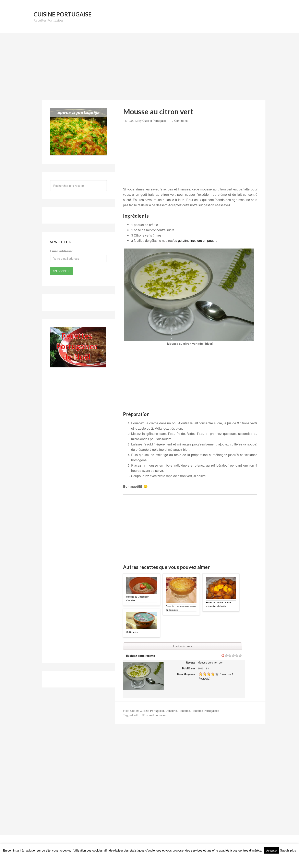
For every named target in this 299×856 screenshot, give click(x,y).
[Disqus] (190, 783)
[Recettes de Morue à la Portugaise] (78, 153)
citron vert (147, 715)
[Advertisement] (149, 68)
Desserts (171, 711)
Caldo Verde (132, 631)
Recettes (184, 711)
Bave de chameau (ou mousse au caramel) (181, 607)
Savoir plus (288, 850)
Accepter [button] (271, 850)
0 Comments (180, 121)
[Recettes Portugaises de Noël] (78, 365)
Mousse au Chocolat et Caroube (137, 598)
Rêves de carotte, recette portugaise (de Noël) (218, 604)
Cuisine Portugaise (63, 14)
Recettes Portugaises (205, 711)
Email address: (61, 251)
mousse (160, 715)
